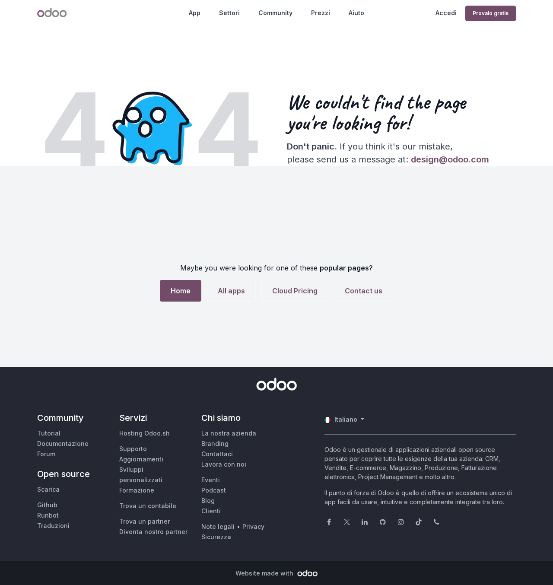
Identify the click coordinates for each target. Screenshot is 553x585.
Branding (215, 443)
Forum (46, 454)
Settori (229, 12)
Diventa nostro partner (153, 531)
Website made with (265, 573)
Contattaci (217, 454)
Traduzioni (53, 525)
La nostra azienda (228, 433)
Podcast (213, 490)
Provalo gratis (491, 13)
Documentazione (63, 443)
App (194, 12)
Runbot (48, 515)
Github (47, 505)
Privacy (253, 526)
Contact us (363, 290)
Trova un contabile (147, 505)
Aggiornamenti (141, 459)
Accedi (446, 12)
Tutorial (48, 433)
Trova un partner (144, 521)
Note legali (218, 526)
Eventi (210, 479)
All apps (231, 290)
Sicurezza (216, 536)
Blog (208, 500)
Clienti (211, 511)
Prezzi (320, 12)
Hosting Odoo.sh (144, 433)
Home (181, 290)
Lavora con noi (223, 464)
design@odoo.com (450, 159)
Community (275, 12)
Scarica (48, 489)
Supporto (133, 448)
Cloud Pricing (295, 290)
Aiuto (356, 12)
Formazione (136, 490)
